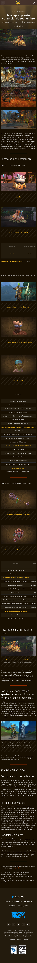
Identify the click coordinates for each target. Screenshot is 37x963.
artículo (17, 868)
